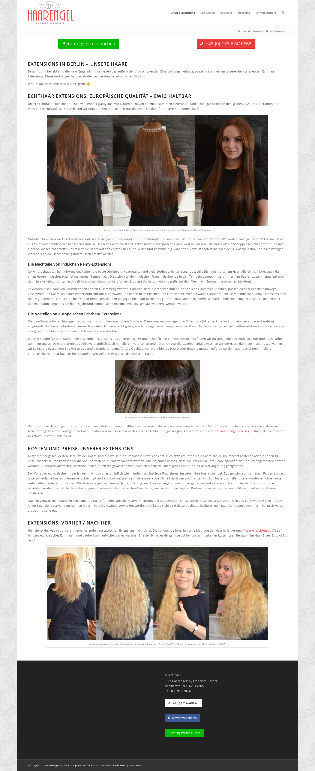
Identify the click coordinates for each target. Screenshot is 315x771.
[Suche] (283, 12)
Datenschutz (93, 765)
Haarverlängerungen (232, 431)
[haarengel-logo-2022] (53, 12)
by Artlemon (135, 765)
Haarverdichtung (256, 530)
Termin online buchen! (113, 765)
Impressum (78, 765)
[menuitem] (183, 12)
